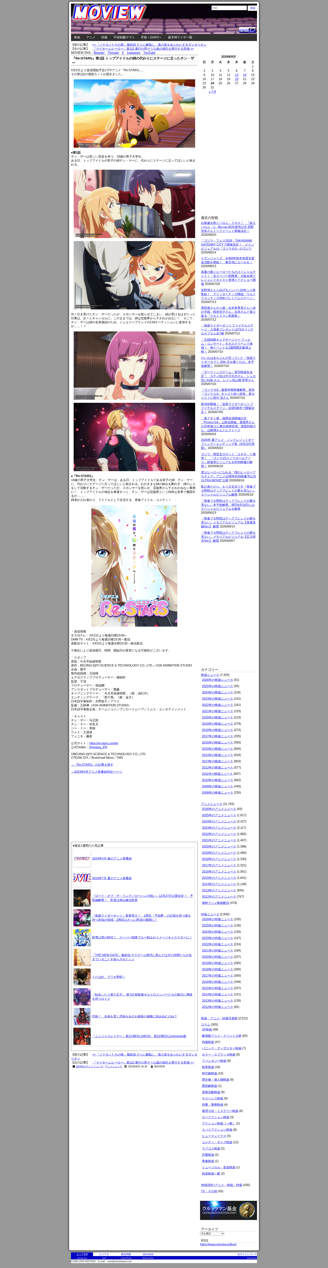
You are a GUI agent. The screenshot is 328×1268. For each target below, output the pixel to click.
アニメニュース (113, 1066)
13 (236, 74)
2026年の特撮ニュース (217, 919)
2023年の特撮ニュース (217, 938)
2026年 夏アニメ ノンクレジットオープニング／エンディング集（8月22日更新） (228, 443)
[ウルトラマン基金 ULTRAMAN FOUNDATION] (230, 1222)
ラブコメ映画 (211, 1148)
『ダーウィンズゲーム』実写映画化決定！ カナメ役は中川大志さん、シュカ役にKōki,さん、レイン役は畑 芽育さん (228, 376)
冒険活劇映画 (211, 1092)
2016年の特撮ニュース (217, 981)
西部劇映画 (209, 1085)
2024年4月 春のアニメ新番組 (112, 858)
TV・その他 (209, 1191)
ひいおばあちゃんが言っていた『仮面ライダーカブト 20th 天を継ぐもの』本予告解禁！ (228, 361)
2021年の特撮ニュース (217, 950)
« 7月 (212, 91)
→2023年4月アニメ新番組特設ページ (96, 771)
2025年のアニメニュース (219, 815)
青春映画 (208, 1161)
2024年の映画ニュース (217, 692)
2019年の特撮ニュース (217, 963)
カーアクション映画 (215, 1117)
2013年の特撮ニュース (217, 1000)
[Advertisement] (102, 801)
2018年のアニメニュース (219, 859)
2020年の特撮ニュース (217, 956)
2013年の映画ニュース (217, 761)
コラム (205, 1024)
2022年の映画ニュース (217, 705)
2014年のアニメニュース (219, 884)
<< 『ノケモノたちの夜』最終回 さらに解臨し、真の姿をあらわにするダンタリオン (149, 44)
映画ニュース (210, 675)
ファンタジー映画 (214, 1060)
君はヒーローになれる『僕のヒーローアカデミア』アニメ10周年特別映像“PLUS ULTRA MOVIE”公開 (228, 476)
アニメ (90, 37)
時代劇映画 (209, 1073)
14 (244, 74)
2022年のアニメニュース (219, 834)
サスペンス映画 (212, 1098)
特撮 (104, 37)
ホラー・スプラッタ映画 (218, 1054)
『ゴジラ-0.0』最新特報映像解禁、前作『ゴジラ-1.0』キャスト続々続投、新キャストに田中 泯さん (228, 393)
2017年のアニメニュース (219, 865)
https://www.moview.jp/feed (218, 1244)
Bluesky (99, 52)
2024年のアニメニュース (219, 821)
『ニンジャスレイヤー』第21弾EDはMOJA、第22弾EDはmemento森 (139, 1036)
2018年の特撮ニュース (217, 969)
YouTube (149, 52)
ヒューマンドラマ (214, 1136)
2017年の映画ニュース (217, 736)
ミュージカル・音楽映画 (218, 1167)
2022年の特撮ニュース (217, 944)
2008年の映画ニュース (217, 792)
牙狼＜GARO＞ (151, 37)
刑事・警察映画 (212, 1104)
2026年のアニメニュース (219, 809)
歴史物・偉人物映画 (215, 1079)
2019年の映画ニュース (217, 723)
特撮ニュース (210, 914)
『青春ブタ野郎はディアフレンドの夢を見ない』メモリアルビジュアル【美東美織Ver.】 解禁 (228, 522)
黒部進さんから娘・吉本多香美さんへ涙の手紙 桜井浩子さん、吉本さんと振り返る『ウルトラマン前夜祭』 (228, 311)
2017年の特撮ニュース (217, 975)
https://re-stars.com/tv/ (103, 743)
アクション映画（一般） (218, 1123)
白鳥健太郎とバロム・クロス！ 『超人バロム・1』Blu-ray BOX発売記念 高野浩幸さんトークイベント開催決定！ (228, 227)
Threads (113, 52)
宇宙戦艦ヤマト (124, 37)
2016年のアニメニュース (219, 871)
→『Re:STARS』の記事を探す (92, 764)
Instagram (133, 52)
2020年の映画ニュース (217, 717)
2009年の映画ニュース (217, 786)
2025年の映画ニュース (217, 686)
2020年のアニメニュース (219, 846)
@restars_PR (98, 747)
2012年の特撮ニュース (217, 1007)
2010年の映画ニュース (217, 780)
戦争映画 (208, 1067)
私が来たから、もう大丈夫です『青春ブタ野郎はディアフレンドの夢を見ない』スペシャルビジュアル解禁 (228, 490)
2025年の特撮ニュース (217, 925)
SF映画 (207, 1029)
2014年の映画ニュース (217, 755)
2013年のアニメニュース (219, 890)
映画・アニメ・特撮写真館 (219, 1018)
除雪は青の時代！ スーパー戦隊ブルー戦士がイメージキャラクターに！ (142, 937)
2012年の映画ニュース (217, 767)
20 (236, 79)
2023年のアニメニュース (89, 1066)
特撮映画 (208, 1042)
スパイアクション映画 (217, 1129)
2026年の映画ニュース (217, 679)
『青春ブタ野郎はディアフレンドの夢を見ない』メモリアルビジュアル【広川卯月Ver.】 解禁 (228, 536)
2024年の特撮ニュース (217, 931)
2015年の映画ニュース (217, 748)
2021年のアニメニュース (219, 840)
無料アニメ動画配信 (215, 902)
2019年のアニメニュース (219, 852)
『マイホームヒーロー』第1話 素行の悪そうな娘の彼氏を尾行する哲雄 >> (143, 48)
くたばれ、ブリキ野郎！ (108, 977)
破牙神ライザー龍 (180, 37)
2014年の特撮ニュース (217, 994)
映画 (77, 37)
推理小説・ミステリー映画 (220, 1111)
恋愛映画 (208, 1154)
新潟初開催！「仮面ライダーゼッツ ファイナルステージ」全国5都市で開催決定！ (227, 408)
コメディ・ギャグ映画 (217, 1142)
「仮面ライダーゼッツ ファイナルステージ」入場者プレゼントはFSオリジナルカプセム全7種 (227, 329)
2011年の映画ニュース (217, 773)
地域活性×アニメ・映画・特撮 (221, 1185)
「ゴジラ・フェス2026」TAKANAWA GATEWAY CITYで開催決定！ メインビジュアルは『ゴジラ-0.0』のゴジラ (227, 244)
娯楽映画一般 (211, 1173)
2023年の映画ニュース (217, 698)
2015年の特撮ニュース (217, 988)
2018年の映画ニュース (217, 730)
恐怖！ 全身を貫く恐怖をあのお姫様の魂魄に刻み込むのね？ (134, 1016)
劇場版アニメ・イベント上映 (221, 1035)
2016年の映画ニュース (217, 742)
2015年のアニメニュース (219, 877)
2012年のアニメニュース (219, 896)
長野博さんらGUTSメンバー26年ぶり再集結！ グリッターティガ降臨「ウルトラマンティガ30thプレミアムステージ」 (228, 294)
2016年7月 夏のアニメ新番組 (112, 878)
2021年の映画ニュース (217, 711)
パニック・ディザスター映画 (221, 1048)
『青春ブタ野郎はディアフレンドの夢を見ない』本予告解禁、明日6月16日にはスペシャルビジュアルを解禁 (228, 504)
